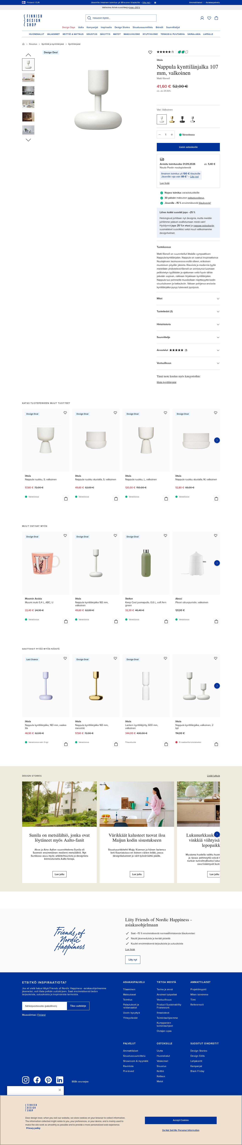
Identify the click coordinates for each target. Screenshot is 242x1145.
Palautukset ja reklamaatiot (131, 1006)
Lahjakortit (196, 1061)
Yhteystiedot (130, 1017)
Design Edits (197, 1055)
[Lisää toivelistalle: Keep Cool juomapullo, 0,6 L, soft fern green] (165, 535)
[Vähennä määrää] (159, 135)
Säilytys (105, 34)
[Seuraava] (217, 834)
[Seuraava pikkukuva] (28, 140)
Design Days (68, 27)
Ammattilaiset (130, 1050)
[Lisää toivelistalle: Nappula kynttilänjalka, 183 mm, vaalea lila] (65, 658)
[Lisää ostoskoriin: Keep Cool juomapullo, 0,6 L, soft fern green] (166, 621)
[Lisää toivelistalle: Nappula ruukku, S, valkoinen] (65, 413)
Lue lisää (130, 949)
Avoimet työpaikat (167, 994)
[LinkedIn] (59, 1079)
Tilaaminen (129, 989)
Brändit (159, 27)
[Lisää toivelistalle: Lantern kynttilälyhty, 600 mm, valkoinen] (165, 658)
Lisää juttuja (213, 775)
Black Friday (197, 1071)
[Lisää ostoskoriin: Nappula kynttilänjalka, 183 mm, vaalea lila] (65, 744)
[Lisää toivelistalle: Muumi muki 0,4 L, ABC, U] (65, 535)
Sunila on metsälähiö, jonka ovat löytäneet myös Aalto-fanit (59, 837)
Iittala (160, 60)
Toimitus (127, 999)
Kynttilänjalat (74, 44)
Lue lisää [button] (164, 183)
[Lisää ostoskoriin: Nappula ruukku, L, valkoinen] (166, 498)
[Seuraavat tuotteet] (217, 440)
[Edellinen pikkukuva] (28, 55)
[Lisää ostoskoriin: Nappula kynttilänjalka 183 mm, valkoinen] (116, 621)
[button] (202, 18)
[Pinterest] (48, 1079)
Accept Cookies (181, 1120)
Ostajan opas (164, 1030)
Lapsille (208, 34)
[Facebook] (37, 1079)
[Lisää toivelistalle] (150, 52)
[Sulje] (60, 1090)
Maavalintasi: (29, 1015)
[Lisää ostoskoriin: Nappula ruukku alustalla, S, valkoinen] (116, 498)
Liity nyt (194, 176)
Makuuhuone (132, 34)
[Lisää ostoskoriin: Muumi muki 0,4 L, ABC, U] (65, 621)
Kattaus (161, 1076)
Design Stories (122, 27)
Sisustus (91, 34)
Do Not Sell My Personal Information (180, 1130)
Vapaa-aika (193, 34)
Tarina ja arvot (165, 989)
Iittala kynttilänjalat (166, 382)
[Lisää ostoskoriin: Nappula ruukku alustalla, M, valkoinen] (216, 498)
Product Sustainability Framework (169, 1006)
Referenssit (197, 1004)
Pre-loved (128, 1071)
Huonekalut (36, 34)
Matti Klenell (163, 78)
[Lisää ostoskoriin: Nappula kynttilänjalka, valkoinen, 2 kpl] (216, 744)
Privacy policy (33, 1128)
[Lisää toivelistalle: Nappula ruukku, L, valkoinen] (165, 413)
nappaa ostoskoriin (203, 225)
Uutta (81, 27)
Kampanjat (92, 27)
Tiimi (193, 999)
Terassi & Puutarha (173, 34)
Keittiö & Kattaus (73, 34)
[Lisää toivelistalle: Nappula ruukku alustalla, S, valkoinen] (115, 413)
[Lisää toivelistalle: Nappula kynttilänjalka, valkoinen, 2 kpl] (215, 658)
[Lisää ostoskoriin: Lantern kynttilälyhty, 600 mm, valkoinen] (166, 744)
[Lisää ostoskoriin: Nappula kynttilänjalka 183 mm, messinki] (116, 744)
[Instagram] (25, 1079)
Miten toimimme (199, 994)
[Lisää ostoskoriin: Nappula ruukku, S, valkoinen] (65, 498)
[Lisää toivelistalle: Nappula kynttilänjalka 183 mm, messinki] (115, 658)
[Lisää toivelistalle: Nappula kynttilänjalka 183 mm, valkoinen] (115, 535)
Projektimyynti (198, 989)
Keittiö (160, 1071)
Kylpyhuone (150, 34)
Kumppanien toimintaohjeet (165, 1024)
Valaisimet (53, 34)
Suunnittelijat (173, 27)
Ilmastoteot (163, 1012)
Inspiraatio (106, 27)
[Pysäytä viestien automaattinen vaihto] (155, 2)
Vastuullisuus (164, 999)
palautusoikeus (196, 197)
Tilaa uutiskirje (78, 1005)
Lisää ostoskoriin (188, 147)
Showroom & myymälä (135, 1061)
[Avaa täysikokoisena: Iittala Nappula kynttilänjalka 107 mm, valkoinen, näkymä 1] (98, 99)
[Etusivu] (23, 44)
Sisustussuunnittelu (143, 27)
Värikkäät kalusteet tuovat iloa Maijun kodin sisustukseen (137, 837)
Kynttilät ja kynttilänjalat (53, 44)
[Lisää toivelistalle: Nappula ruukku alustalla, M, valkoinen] (215, 413)
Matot (117, 34)
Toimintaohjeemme (167, 1017)
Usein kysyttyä (131, 1012)
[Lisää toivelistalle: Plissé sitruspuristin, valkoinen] (215, 535)
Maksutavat (129, 994)
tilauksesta (204, 202)
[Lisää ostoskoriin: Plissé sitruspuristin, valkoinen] (216, 621)
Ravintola (128, 1066)
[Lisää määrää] (172, 135)
